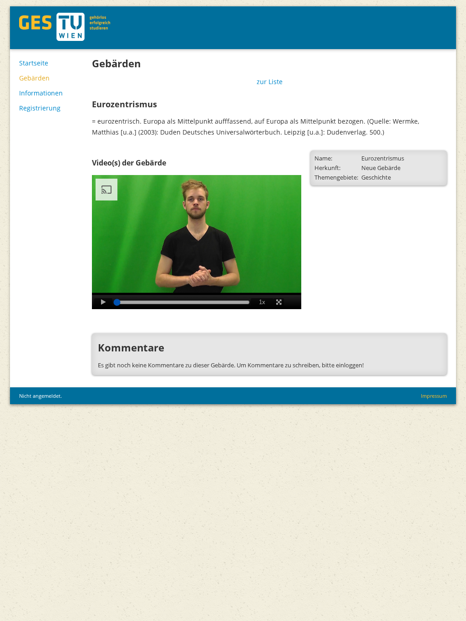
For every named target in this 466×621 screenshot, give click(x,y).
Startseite (33, 63)
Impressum (434, 395)
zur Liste (270, 81)
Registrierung (40, 108)
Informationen (41, 93)
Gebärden (34, 78)
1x (262, 302)
